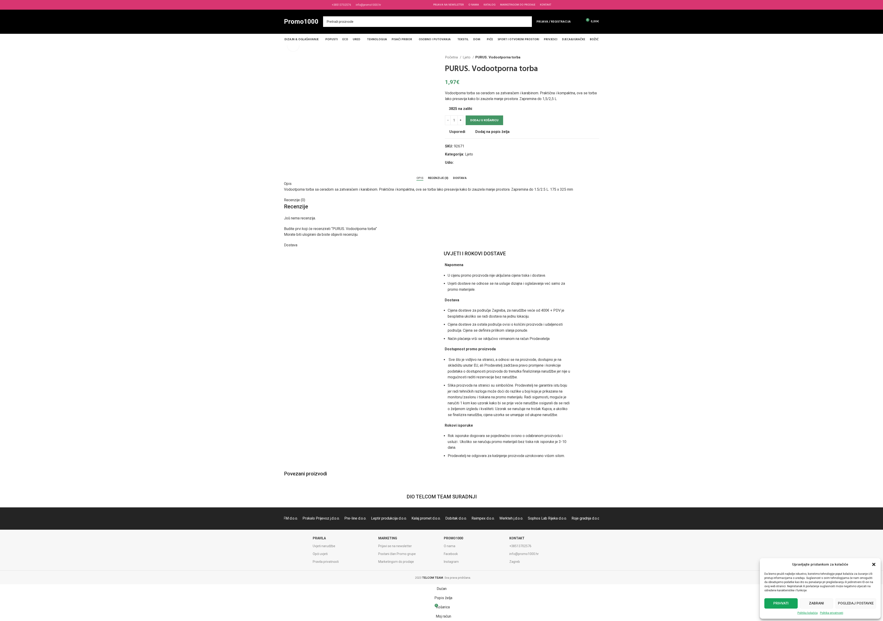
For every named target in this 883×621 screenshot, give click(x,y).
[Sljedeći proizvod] (596, 57)
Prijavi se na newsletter (395, 546)
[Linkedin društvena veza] (473, 163)
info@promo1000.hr (524, 554)
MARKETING (387, 538)
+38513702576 (520, 546)
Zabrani (816, 603)
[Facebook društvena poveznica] (457, 163)
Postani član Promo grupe (397, 554)
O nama (449, 546)
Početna (452, 57)
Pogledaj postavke (856, 603)
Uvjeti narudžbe (324, 546)
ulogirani (309, 234)
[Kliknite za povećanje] (293, 45)
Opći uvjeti (320, 554)
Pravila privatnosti (326, 562)
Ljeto (467, 57)
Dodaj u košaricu (484, 120)
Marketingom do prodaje (396, 562)
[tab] (419, 178)
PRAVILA (319, 538)
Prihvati (780, 603)
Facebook (451, 554)
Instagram (451, 562)
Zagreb (514, 562)
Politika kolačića (807, 613)
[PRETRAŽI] (526, 21)
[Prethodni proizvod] (587, 57)
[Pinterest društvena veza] (468, 163)
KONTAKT (517, 538)
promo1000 (453, 538)
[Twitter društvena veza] (462, 163)
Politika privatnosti (831, 613)
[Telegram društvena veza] (478, 163)
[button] (874, 564)
